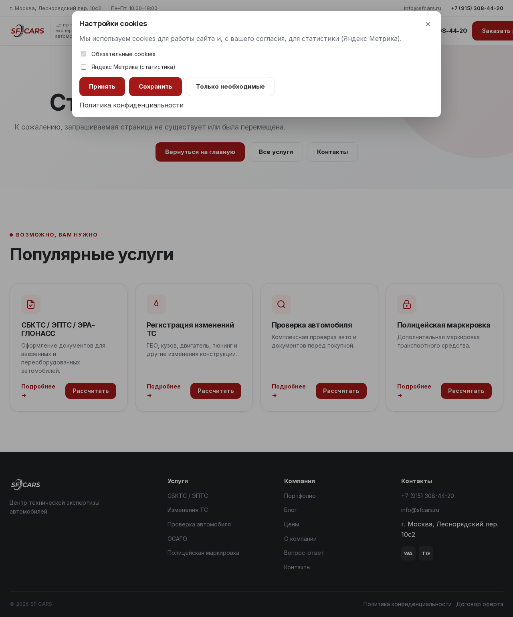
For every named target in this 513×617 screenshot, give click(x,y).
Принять (102, 86)
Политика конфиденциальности (131, 105)
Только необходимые (230, 86)
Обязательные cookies (123, 54)
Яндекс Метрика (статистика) (133, 66)
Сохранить (155, 86)
